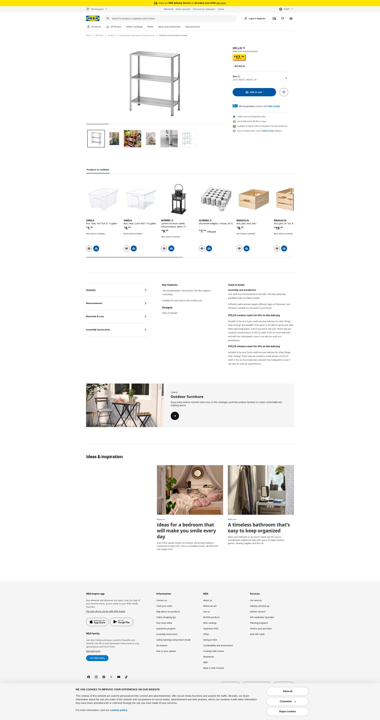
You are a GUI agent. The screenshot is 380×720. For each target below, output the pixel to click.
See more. (221, 2)
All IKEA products (211, 617)
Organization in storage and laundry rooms (137, 35)
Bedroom (161, 519)
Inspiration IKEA (210, 628)
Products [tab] (96, 26)
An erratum (161, 645)
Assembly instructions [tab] (98, 329)
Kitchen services (258, 611)
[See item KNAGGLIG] (253, 199)
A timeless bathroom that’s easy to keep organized (259, 527)
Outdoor (111, 35)
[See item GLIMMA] (216, 199)
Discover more (93, 651)
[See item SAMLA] (103, 199)
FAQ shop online (164, 622)
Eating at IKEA (210, 639)
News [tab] (150, 26)
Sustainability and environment (218, 645)
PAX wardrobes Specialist (262, 617)
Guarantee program (165, 628)
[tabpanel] (228, 328)
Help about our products (168, 611)
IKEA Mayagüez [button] (97, 9)
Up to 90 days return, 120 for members (259, 131)
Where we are (210, 606)
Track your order (164, 606)
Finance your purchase (261, 628)
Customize (286, 701)
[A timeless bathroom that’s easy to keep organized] (261, 490)
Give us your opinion (166, 651)
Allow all (287, 691)
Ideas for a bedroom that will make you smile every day (186, 530)
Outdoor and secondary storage (173, 35)
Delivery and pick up (259, 606)
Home (88, 35)
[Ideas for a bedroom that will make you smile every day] (190, 490)
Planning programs (259, 622)
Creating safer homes (213, 651)
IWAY (205, 662)
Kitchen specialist (183, 9)
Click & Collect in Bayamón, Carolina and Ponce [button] (267, 126)
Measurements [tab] (94, 303)
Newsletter (208, 656)
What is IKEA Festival (213, 668)
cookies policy (118, 710)
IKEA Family (168, 9)
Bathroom (232, 519)
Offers (206, 634)
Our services (256, 600)
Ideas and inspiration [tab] (169, 26)
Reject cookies (287, 711)
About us (207, 600)
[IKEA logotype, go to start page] (92, 18)
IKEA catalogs (210, 622)
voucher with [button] (259, 106)
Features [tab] (91, 290)
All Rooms (99, 35)
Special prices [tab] (192, 26)
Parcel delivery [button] (243, 121)
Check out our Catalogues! (204, 9)
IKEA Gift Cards (257, 634)
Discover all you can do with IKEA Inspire (105, 611)
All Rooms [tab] (116, 26)
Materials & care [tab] (95, 316)
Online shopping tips (166, 617)
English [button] (287, 9)
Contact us (161, 600)
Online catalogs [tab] (134, 26)
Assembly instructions (167, 634)
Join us (206, 611)
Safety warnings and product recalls (173, 639)
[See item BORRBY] (178, 199)
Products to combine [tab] (98, 169)
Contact (221, 9)
